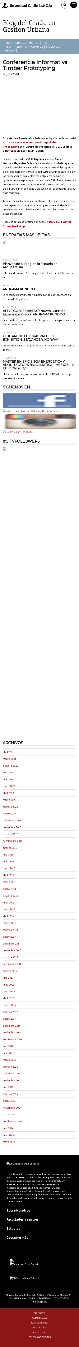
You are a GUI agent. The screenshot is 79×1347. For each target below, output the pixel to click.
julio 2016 (8, 1046)
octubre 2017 (10, 957)
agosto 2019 (10, 848)
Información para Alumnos (24, 46)
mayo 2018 (9, 909)
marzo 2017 (9, 1005)
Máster (34, 43)
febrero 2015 (10, 1094)
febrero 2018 (10, 930)
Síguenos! (53, 46)
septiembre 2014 (12, 1121)
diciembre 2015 (12, 1073)
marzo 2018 (9, 923)
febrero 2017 (10, 1012)
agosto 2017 (10, 971)
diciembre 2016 (12, 1025)
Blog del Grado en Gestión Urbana (29, 26)
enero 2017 (9, 1018)
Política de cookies (40, 1337)
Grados (20, 43)
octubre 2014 (10, 1114)
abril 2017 (8, 998)
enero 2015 (9, 1100)
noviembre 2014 (12, 1107)
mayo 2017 (9, 991)
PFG (44, 43)
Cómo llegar (39, 1317)
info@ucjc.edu (40, 1301)
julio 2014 (8, 1128)
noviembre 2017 (12, 950)
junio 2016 (8, 1053)
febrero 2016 (10, 1066)
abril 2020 (8, 793)
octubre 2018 (10, 895)
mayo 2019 (9, 868)
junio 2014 (8, 1135)
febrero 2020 (10, 806)
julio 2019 (8, 854)
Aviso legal (39, 1332)
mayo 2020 (9, 786)
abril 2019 (8, 875)
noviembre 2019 (12, 827)
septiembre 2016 (12, 1039)
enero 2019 (9, 889)
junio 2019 (8, 861)
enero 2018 (9, 936)
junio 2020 (8, 779)
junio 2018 (8, 902)
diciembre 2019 (12, 820)
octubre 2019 (10, 834)
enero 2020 (9, 813)
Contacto (39, 1313)
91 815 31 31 (63, 1298)
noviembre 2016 (12, 1032)
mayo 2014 (9, 1142)
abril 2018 (8, 916)
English (10, 50)
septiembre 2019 (12, 841)
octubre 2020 (10, 765)
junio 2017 (8, 984)
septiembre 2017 (12, 964)
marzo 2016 (9, 1059)
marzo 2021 (9, 758)
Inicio (9, 43)
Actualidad (39, 1327)
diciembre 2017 (12, 943)
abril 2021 (8, 752)
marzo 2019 (9, 882)
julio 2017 (8, 977)
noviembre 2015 (12, 1080)
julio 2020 (8, 772)
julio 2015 (8, 1087)
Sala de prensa (39, 1322)
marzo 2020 (9, 800)
